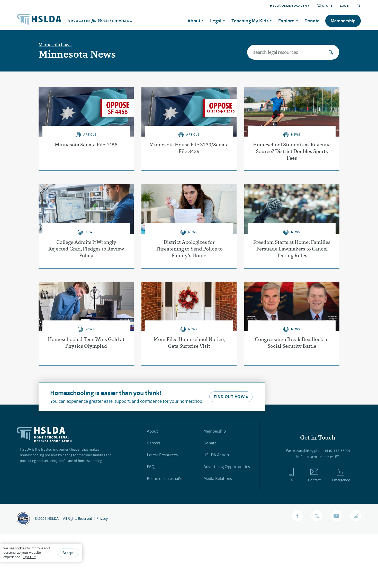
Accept (68, 552)
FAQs (151, 466)
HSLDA (53, 518)
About (152, 431)
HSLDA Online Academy (289, 5)
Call (291, 480)
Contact (314, 480)
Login (344, 5)
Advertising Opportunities (226, 466)
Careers (153, 443)
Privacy (102, 518)
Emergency (341, 480)
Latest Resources (162, 455)
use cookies (17, 548)
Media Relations (217, 478)
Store (327, 5)
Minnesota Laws (55, 45)
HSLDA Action (216, 455)
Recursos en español (165, 478)
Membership (343, 21)
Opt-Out (29, 556)
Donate (312, 21)
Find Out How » (231, 396)
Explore (286, 21)
